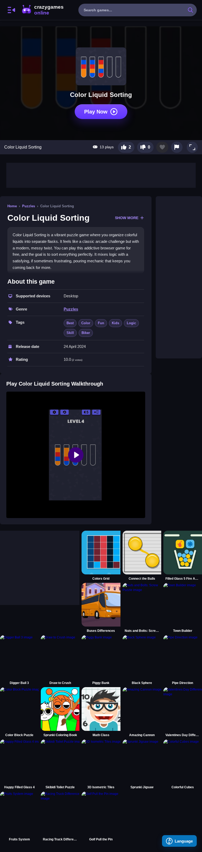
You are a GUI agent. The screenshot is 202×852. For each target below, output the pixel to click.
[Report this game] (177, 147)
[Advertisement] (101, 174)
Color (85, 323)
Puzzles (28, 206)
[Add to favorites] (162, 147)
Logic (131, 323)
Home (12, 206)
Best (70, 323)
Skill (70, 333)
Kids (115, 323)
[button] (192, 147)
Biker (86, 333)
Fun (101, 323)
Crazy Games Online (42, 10)
